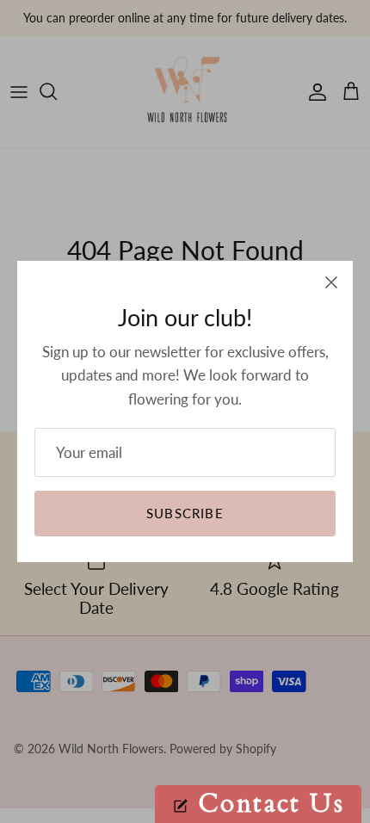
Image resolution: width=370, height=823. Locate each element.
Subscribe (185, 513)
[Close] (331, 282)
